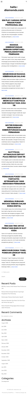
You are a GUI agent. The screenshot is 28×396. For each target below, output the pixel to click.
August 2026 (5, 323)
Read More (16, 36)
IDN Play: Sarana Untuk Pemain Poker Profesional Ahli (14, 22)
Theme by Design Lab (20, 392)
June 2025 (4, 370)
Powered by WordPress (8, 392)
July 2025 (4, 367)
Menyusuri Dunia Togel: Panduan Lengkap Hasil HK (14, 252)
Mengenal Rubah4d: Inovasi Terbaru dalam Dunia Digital (14, 203)
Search (3, 276)
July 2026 (4, 326)
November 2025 (5, 353)
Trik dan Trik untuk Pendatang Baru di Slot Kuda (14, 228)
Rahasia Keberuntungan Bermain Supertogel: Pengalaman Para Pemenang (14, 49)
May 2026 (4, 333)
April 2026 (4, 336)
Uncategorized (9, 17)
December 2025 (5, 350)
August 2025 (5, 363)
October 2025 (5, 357)
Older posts (6, 272)
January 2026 (5, 346)
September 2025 (6, 360)
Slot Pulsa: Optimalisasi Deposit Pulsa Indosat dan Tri (14, 154)
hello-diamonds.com (14, 8)
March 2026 (4, 340)
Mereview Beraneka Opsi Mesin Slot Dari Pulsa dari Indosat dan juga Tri (14, 102)
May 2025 (4, 374)
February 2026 (5, 343)
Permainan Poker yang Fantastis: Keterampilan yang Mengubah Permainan (14, 180)
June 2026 (4, 330)
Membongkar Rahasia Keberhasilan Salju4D (14, 75)
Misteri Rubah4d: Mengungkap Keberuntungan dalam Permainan (14, 129)
